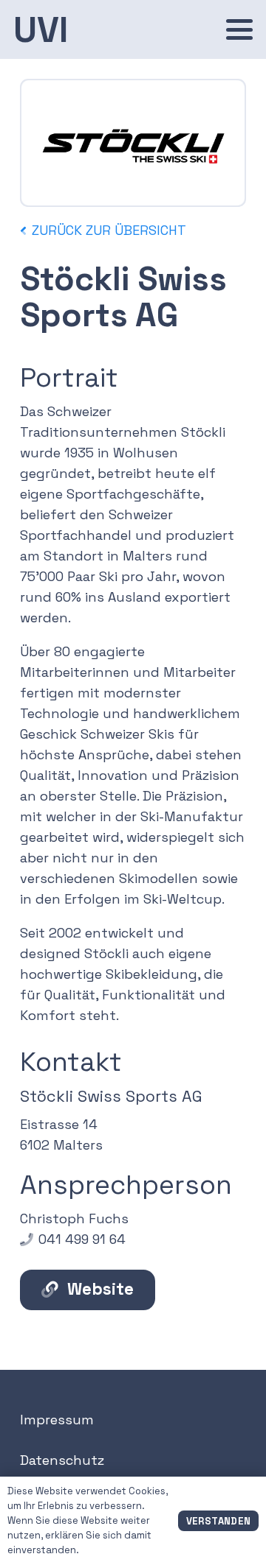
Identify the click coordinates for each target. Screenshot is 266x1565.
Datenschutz (62, 1460)
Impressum (57, 1419)
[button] (240, 29)
